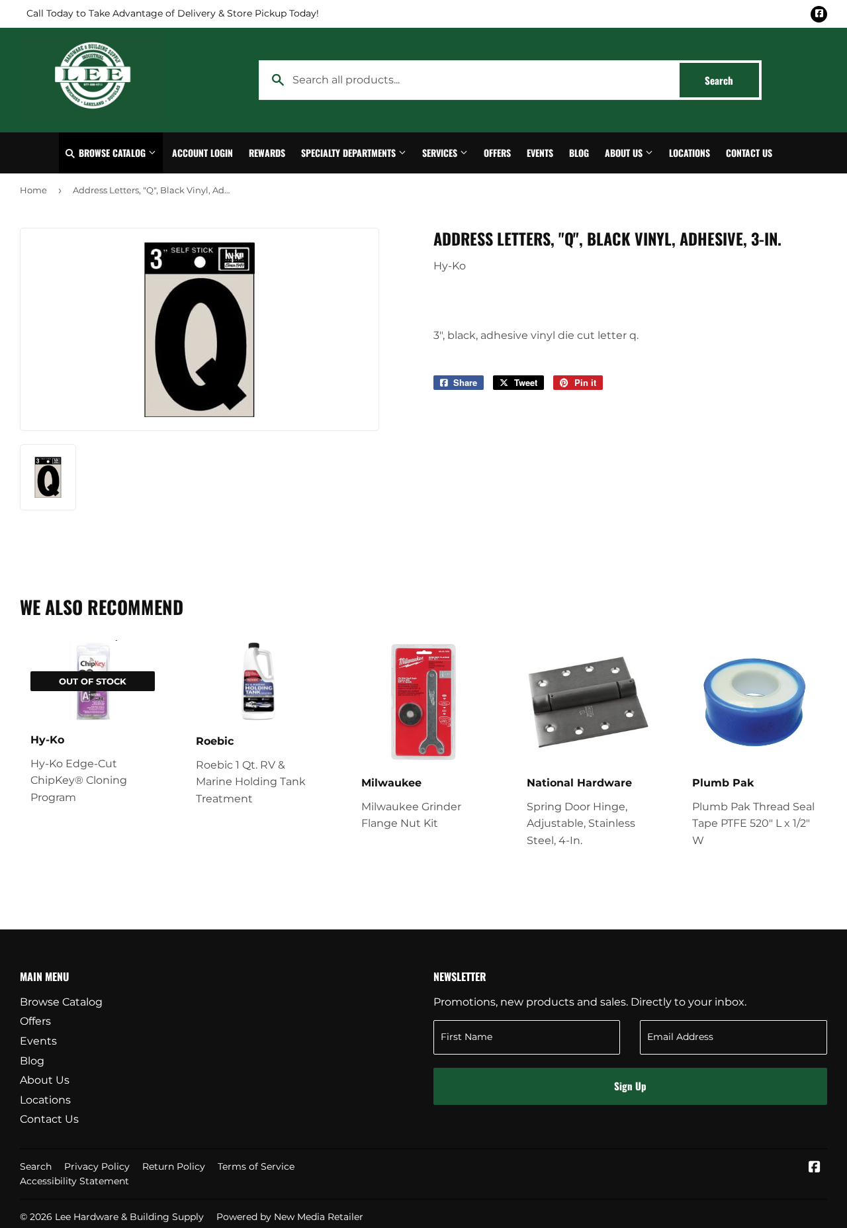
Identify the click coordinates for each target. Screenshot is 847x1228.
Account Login (202, 153)
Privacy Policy (97, 1166)
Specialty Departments (349, 153)
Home (33, 190)
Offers (497, 153)
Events (540, 153)
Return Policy (173, 1166)
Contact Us (749, 153)
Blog (579, 153)
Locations (689, 153)
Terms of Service (256, 1166)
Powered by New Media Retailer (289, 1216)
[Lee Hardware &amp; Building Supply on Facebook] (815, 1168)
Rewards (267, 153)
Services (441, 153)
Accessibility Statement (74, 1181)
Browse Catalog (112, 153)
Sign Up (630, 1085)
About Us (625, 153)
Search (732, 80)
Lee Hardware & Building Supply (129, 1216)
